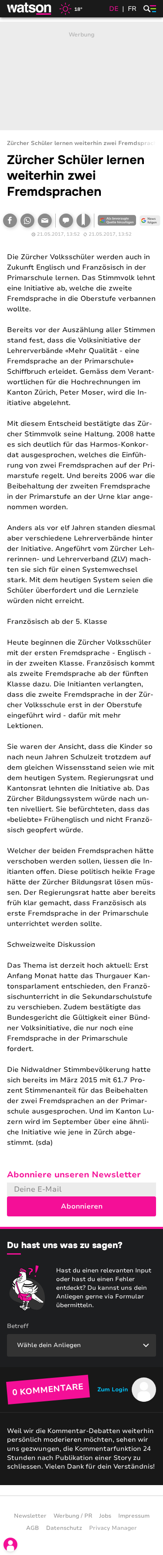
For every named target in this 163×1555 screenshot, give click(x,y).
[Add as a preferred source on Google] (117, 220)
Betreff (18, 1326)
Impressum (134, 1516)
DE (114, 8)
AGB (32, 1528)
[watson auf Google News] (150, 220)
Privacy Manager (113, 1528)
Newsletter (30, 1516)
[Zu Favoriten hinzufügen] (83, 220)
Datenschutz (64, 1528)
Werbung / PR (72, 1516)
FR (132, 8)
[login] (10, 1545)
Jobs (105, 1516)
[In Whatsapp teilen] (27, 220)
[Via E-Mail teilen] (45, 220)
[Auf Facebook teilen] (10, 220)
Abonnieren (82, 1206)
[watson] (29, 9)
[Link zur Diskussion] (66, 220)
